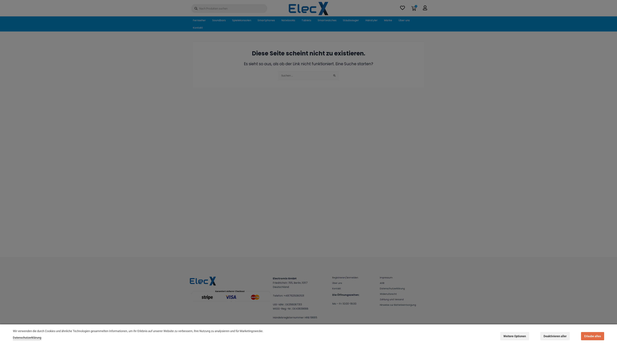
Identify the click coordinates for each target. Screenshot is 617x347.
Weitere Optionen (514, 336)
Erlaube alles (592, 336)
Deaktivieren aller (555, 336)
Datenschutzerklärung (27, 337)
